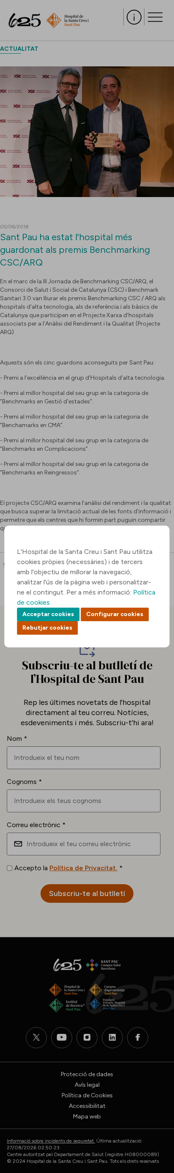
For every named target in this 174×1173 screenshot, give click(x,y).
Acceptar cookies (48, 614)
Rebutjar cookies (47, 627)
